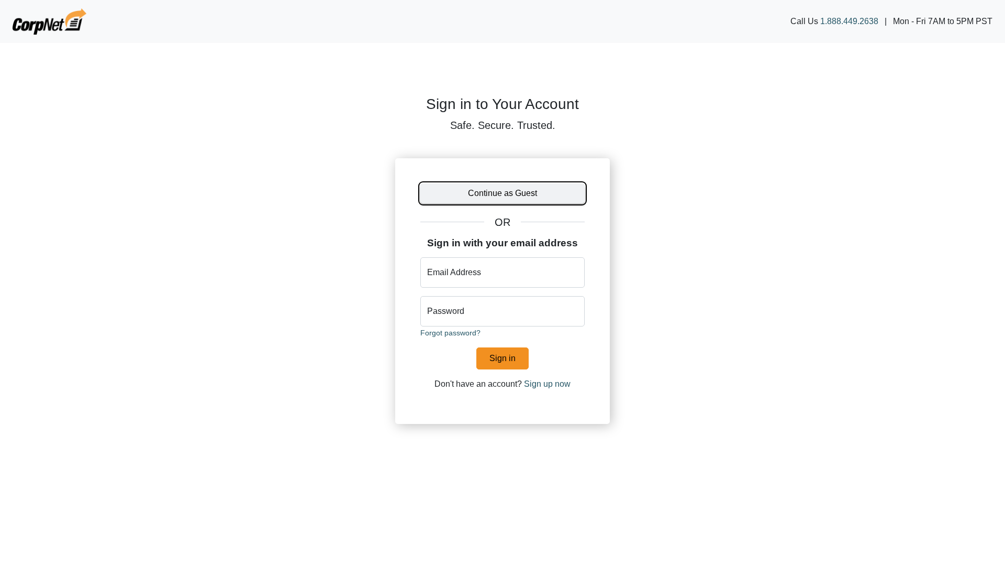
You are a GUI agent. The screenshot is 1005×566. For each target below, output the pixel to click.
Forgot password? (450, 333)
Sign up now (547, 383)
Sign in (502, 358)
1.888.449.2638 (849, 21)
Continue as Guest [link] (502, 193)
